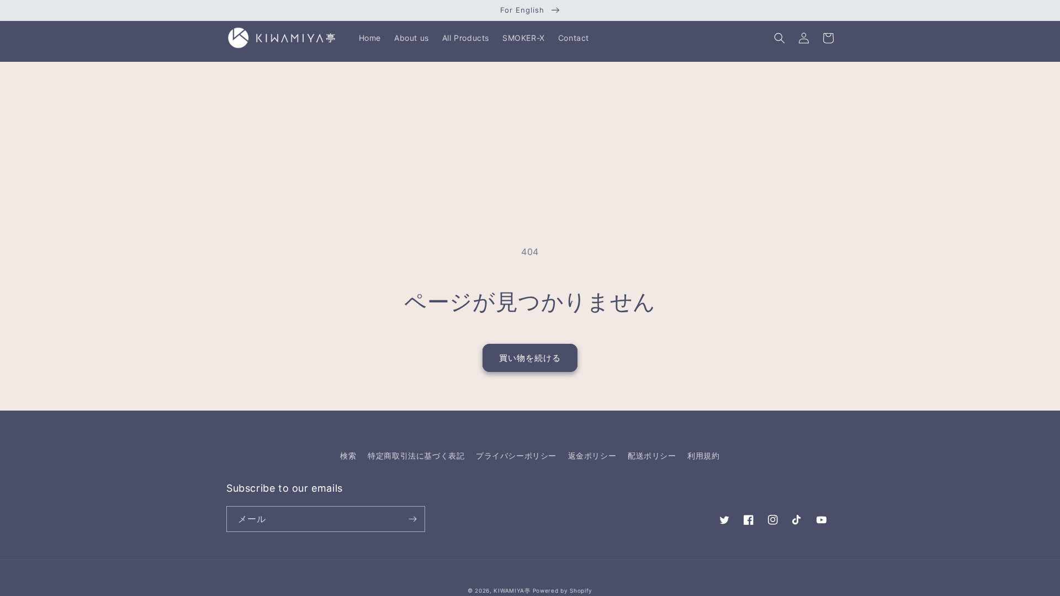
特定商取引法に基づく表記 (416, 455)
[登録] (412, 519)
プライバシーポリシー (516, 455)
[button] (779, 38)
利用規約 (703, 455)
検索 (348, 455)
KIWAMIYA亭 (512, 590)
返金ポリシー (592, 455)
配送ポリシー (652, 455)
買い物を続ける (530, 358)
